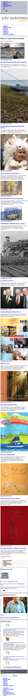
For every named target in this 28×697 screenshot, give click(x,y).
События (5, 684)
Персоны (3, 614)
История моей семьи (7, 2)
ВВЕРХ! (2, 672)
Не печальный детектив (7, 6)
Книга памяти (5, 4)
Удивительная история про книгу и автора (13, 223)
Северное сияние (7, 564)
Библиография (6, 679)
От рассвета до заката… (7, 280)
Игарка (4, 3)
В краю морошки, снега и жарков (10, 498)
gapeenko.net (8, 588)
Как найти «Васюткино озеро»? (14, 666)
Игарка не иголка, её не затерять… (10, 173)
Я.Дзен (5, 695)
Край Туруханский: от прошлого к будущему (13, 548)
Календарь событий (7, 5)
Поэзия (5, 682)
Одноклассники (20, 583)
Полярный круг (7, 563)
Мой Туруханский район (8, 454)
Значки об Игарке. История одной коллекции (13, 62)
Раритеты (5, 683)
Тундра (5, 565)
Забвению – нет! (5, 363)
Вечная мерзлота (7, 560)
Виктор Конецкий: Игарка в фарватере (12, 198)
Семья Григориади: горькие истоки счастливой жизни (14, 629)
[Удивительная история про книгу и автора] (11, 219)
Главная (5, 678)
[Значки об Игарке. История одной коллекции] (13, 58)
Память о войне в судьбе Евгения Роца (10, 617)
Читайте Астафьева (8, 685)
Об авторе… (5, 1)
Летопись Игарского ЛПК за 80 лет (11, 311)
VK (2, 584)
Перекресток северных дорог (9, 404)
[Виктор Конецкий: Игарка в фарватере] (11, 194)
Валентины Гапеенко (13, 581)
